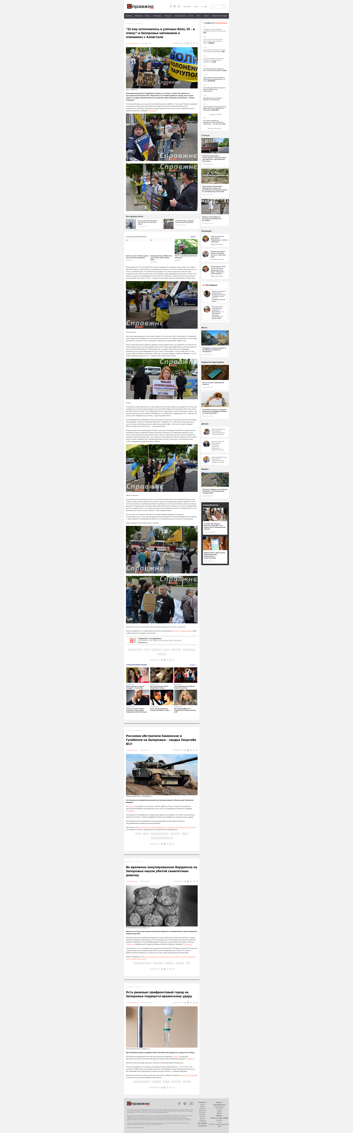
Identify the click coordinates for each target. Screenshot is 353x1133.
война (138, 834)
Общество (202, 1108)
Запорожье (158, 963)
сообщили (130, 944)
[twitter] (194, 43)
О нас (196, 6)
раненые (186, 1082)
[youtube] (179, 6)
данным (131, 806)
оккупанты (176, 1082)
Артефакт (202, 1115)
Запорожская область (159, 834)
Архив (219, 1126)
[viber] (191, 43)
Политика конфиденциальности (219, 1124)
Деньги (202, 1119)
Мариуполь (175, 650)
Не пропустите (134, 216)
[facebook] (170, 6)
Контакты (187, 6)
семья (166, 650)
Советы (219, 1111)
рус (206, 6)
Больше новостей (214, 128)
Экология (202, 1113)
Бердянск (169, 963)
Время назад (219, 1107)
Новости (138, 16)
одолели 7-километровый (182, 631)
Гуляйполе (175, 834)
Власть (202, 1106)
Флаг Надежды (189, 650)
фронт (146, 834)
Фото (198, 16)
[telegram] (174, 6)
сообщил (175, 1056)
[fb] (188, 43)
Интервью (157, 16)
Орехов (185, 834)
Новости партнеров (219, 16)
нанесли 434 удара (187, 1075)
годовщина (156, 650)
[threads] (197, 43)
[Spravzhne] (140, 6)
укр (202, 6)
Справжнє (152, 110)
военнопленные (135, 650)
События (202, 1117)
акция (146, 650)
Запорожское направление (161, 838)
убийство (179, 963)
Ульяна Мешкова (131, 750)
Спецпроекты (180, 16)
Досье (190, 16)
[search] (223, 6)
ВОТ (187, 963)
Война (202, 1104)
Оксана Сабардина (132, 43)
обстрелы (156, 1082)
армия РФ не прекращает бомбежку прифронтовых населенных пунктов (166, 827)
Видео (206, 16)
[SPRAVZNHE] (138, 1103)
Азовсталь (162, 654)
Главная (129, 16)
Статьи (147, 16)
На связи (219, 1109)
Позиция (167, 16)
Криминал (202, 1110)
